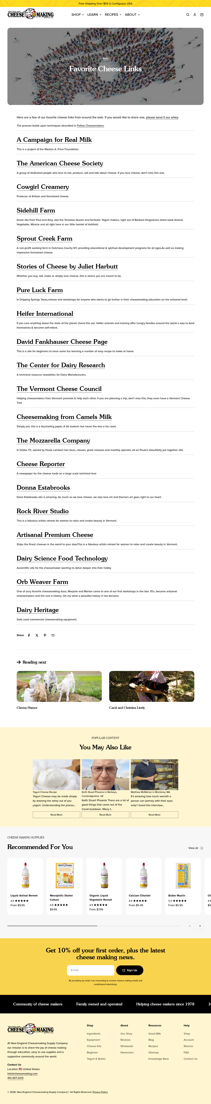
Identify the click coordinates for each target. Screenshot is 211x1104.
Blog (151, 1040)
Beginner (92, 1052)
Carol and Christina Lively (127, 708)
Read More (56, 815)
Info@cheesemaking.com (22, 1074)
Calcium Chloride (139, 896)
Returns (188, 1046)
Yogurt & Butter (96, 1059)
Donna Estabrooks (43, 487)
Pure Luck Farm (40, 290)
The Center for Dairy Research (61, 365)
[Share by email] (53, 635)
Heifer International (45, 313)
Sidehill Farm (36, 210)
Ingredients (93, 1034)
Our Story (126, 1034)
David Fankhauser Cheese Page (62, 341)
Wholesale (126, 1046)
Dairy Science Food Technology (62, 558)
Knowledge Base (158, 1059)
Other (105, 58)
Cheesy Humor (27, 708)
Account (189, 1040)
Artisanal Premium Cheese (55, 534)
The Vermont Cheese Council (59, 388)
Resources (154, 1025)
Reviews (125, 1040)
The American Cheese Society (60, 163)
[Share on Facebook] (29, 635)
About (131, 14)
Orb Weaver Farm (42, 581)
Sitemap (153, 1052)
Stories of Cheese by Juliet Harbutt (67, 266)
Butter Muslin (176, 896)
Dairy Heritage (38, 610)
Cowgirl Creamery (43, 186)
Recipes (111, 14)
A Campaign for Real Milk (54, 139)
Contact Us (190, 1059)
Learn (92, 14)
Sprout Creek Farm (44, 238)
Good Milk (154, 1034)
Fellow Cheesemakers (90, 126)
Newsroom (127, 1052)
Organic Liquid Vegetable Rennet (100, 898)
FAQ (186, 1052)
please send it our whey (162, 117)
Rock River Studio (43, 511)
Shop (76, 14)
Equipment (93, 1040)
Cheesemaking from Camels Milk (64, 417)
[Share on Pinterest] (45, 635)
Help (187, 1025)
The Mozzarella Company (53, 440)
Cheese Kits (94, 1046)
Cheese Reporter (41, 464)
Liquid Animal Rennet (24, 896)
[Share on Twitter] (37, 635)
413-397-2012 (15, 1078)
